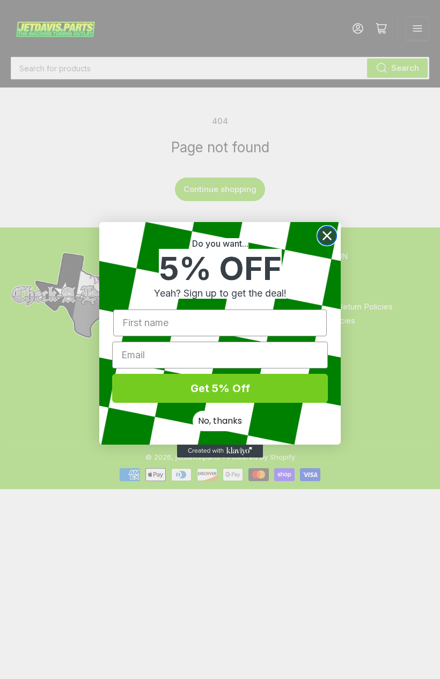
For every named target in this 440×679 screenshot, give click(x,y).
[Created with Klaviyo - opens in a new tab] (220, 451)
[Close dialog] (327, 235)
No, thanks (220, 421)
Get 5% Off (220, 388)
